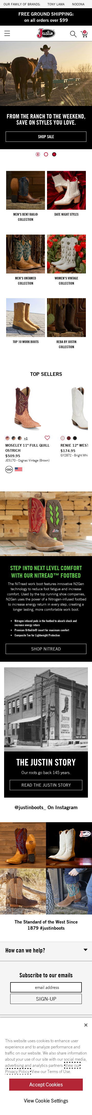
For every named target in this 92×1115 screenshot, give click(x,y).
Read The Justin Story (46, 785)
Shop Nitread (46, 648)
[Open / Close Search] (73, 33)
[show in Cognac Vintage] (7, 438)
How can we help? (25, 950)
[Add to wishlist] (47, 438)
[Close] (85, 1025)
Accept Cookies (46, 1084)
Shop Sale (46, 136)
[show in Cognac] (13, 438)
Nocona (78, 4)
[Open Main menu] (7, 33)
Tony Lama (56, 4)
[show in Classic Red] (69, 438)
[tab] (46, 154)
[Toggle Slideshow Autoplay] (38, 154)
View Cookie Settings (46, 1101)
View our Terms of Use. (51, 1071)
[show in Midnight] (75, 438)
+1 (26, 438)
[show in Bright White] (63, 438)
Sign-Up (46, 999)
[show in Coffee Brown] (20, 438)
